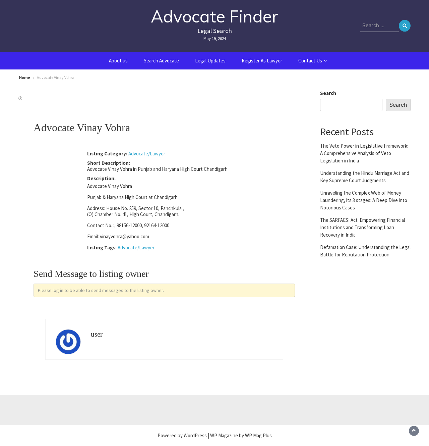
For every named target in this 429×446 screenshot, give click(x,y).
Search (328, 93)
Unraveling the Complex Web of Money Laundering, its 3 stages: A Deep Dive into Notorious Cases (363, 199)
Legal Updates (210, 60)
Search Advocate (161, 60)
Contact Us (310, 60)
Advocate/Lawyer (146, 153)
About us (118, 60)
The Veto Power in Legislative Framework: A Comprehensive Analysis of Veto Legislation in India (364, 152)
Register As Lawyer (262, 60)
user (97, 334)
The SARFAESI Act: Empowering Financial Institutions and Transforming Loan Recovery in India (362, 227)
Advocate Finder (214, 16)
